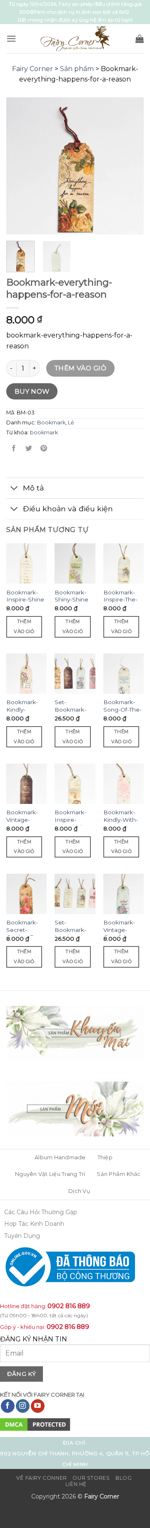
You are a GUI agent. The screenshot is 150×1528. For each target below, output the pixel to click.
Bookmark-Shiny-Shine (71, 596)
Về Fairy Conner (41, 1478)
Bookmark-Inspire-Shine (25, 596)
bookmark (44, 432)
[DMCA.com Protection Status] (35, 1424)
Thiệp (105, 1157)
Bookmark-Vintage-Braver (22, 819)
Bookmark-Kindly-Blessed (22, 709)
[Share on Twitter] (29, 448)
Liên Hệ (76, 1484)
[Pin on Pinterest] (44, 448)
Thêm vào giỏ (81, 368)
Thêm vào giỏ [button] (24, 626)
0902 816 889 (69, 1306)
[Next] (130, 166)
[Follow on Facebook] (8, 1406)
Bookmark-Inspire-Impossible (70, 819)
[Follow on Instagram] (23, 1406)
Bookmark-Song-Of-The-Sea (122, 709)
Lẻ (71, 422)
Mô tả (33, 487)
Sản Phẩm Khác (118, 1174)
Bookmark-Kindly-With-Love (120, 819)
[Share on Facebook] (14, 448)
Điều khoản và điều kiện (68, 508)
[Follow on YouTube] (38, 1406)
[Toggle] (14, 489)
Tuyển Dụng (22, 1236)
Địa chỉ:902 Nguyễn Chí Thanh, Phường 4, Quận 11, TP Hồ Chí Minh (75, 1453)
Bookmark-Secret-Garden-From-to (26, 933)
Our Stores (91, 1478)
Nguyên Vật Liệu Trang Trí (50, 1174)
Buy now (32, 391)
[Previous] (19, 166)
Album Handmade (60, 1157)
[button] (11, 38)
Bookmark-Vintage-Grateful (119, 929)
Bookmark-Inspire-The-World (120, 599)
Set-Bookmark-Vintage (70, 709)
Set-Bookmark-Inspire (70, 929)
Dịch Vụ (79, 1191)
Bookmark (51, 422)
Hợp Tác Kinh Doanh (34, 1223)
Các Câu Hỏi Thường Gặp (40, 1212)
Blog (123, 1478)
